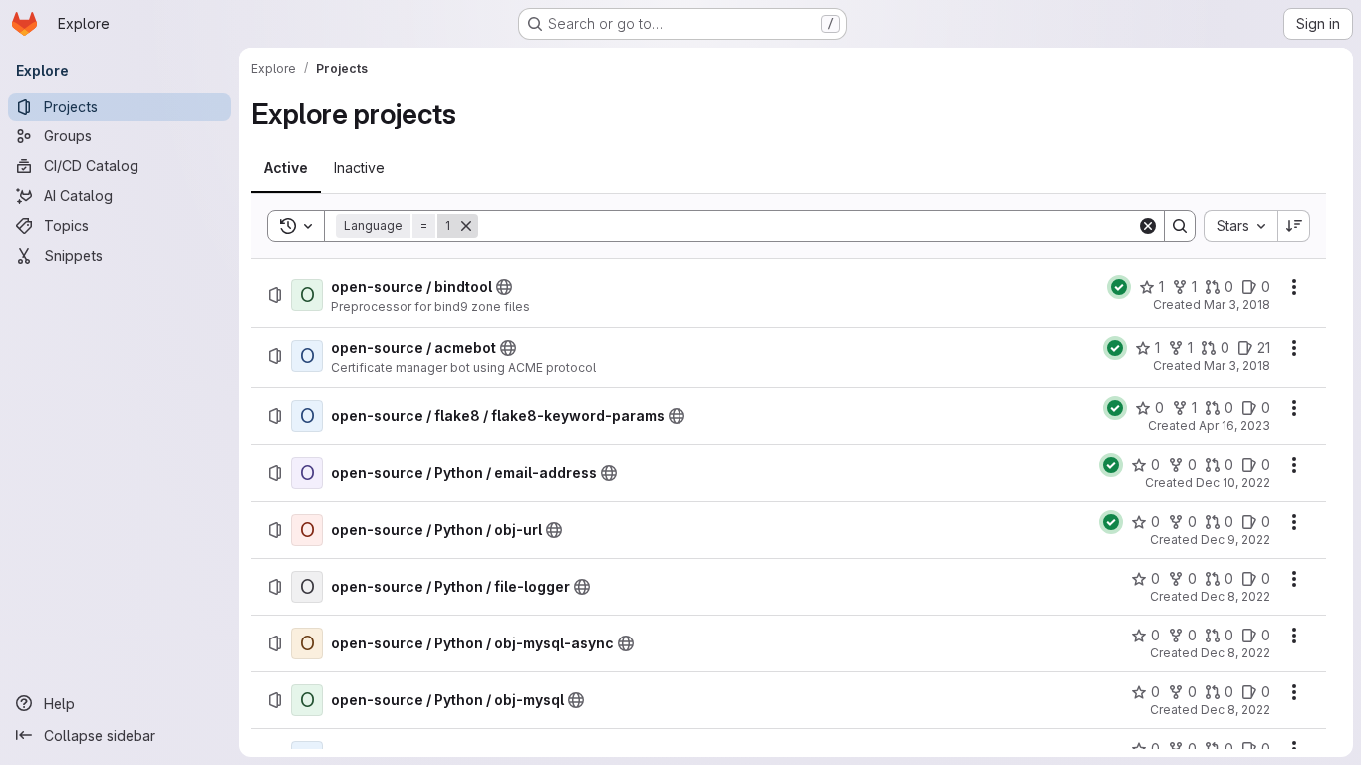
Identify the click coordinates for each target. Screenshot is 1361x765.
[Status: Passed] (1119, 287)
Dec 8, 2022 (1235, 596)
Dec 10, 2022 (1233, 482)
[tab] (286, 168)
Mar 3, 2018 (1237, 304)
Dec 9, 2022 (1235, 539)
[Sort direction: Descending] (1294, 226)
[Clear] (1148, 226)
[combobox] (1240, 226)
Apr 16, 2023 (1234, 425)
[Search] (1180, 226)
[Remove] (466, 226)
